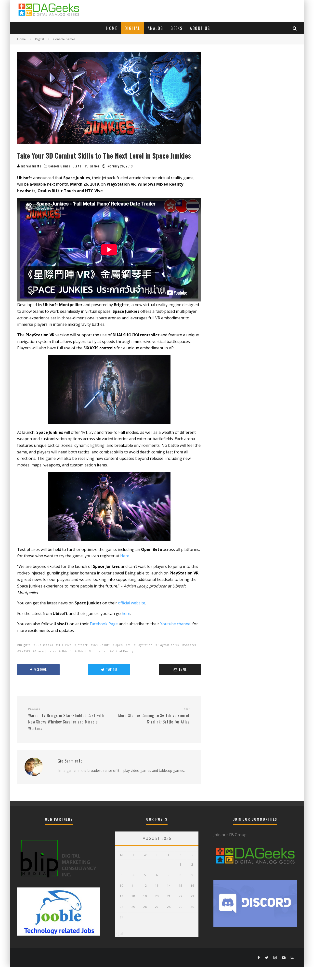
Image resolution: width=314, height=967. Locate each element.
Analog (155, 28)
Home (111, 28)
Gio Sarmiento (30, 165)
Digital (132, 28)
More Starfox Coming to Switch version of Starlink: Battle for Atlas (154, 716)
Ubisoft (66, 651)
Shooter (190, 645)
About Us (200, 28)
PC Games (92, 166)
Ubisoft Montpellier (92, 651)
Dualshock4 (44, 645)
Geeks (176, 28)
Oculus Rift (101, 645)
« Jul (119, 933)
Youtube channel (175, 624)
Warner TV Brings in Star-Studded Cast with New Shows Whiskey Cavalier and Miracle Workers (66, 719)
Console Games (59, 166)
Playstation (144, 645)
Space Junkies (45, 651)
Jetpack (82, 645)
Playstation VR (168, 645)
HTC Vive (65, 645)
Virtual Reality (123, 651)
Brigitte (25, 645)
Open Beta (123, 645)
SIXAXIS (24, 651)
